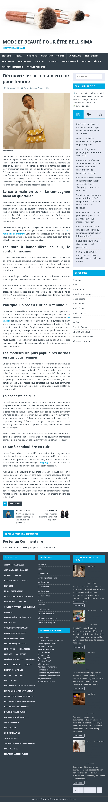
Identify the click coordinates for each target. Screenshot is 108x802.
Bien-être (6, 56)
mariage (8, 654)
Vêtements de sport (37, 67)
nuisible (28, 665)
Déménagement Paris (47, 643)
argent (7, 575)
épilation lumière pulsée (16, 754)
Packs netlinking (45, 646)
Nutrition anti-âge (13, 670)
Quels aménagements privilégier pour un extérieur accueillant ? (88, 152)
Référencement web (46, 649)
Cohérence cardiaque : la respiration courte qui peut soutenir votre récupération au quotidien (95, 574)
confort (8, 612)
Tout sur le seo (44, 652)
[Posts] (78, 114)
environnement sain (14, 638)
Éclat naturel (11, 749)
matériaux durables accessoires (19, 659)
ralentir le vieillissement (16, 707)
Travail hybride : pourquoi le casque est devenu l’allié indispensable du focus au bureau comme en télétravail (88, 201)
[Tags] (89, 114)
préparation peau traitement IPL (20, 701)
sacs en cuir (10, 728)
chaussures (9, 601)
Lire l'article (78, 605)
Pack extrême (44, 637)
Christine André (44, 661)
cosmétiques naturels (15, 633)
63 (93, 790)
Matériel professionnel (52, 56)
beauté (25, 580)
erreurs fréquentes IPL (15, 644)
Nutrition (40, 61)
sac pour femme (11, 722)
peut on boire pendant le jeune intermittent (26, 691)
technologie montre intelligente (21, 743)
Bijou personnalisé (13, 591)
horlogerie (24, 649)
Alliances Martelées (14, 565)
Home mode (31, 56)
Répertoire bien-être (46, 681)
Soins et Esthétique (91, 61)
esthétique (9, 649)
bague (18, 575)
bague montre (11, 580)
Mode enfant (91, 56)
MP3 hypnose (44, 664)
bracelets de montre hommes (18, 596)
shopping (43, 462)
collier (22, 601)
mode (6, 665)
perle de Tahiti (11, 680)
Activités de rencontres (47, 667)
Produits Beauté (70, 61)
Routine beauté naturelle (17, 717)
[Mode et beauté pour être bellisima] (54, 34)
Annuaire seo (43, 655)
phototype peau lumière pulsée (19, 696)
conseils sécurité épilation (17, 617)
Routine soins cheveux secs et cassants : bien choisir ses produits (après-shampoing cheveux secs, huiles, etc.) (88, 184)
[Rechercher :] (89, 76)
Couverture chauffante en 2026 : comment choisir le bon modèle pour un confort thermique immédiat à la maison (88, 166)
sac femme (15, 504)
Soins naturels (11, 738)
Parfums (53, 61)
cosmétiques (10, 622)
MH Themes (71, 799)
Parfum (7, 675)
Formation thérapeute (47, 669)
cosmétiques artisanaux (16, 628)
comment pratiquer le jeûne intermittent (24, 607)
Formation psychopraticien (49, 672)
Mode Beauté (75, 56)
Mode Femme (8, 61)
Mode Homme (24, 61)
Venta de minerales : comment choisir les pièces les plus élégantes (88, 141)
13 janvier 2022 (13, 88)
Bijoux (18, 56)
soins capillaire (12, 733)
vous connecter (21, 547)
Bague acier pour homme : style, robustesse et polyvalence (88, 243)
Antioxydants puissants (16, 570)
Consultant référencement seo (51, 640)
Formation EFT (44, 658)
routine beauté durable (15, 712)
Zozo (25, 88)
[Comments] (99, 114)
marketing (21, 654)
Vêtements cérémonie (12, 67)
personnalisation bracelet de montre (23, 685)
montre (17, 665)
